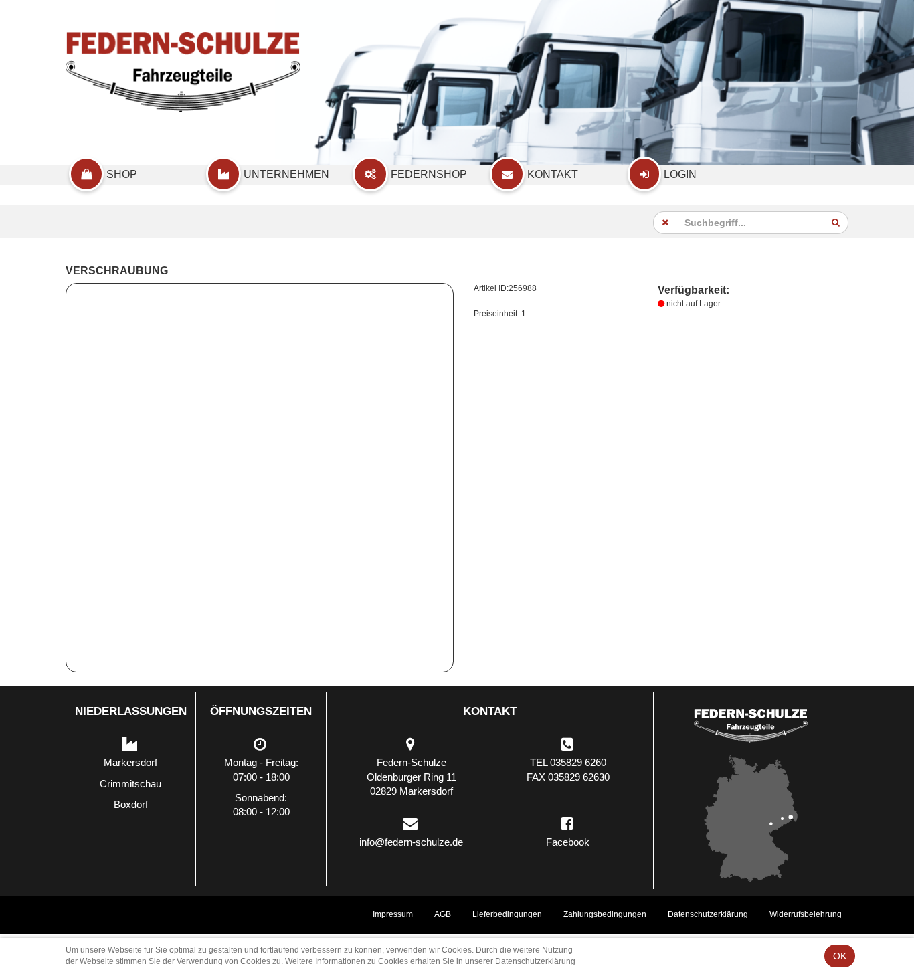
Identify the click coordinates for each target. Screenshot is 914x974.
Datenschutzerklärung (708, 914)
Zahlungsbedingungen (604, 914)
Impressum (393, 914)
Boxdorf (131, 804)
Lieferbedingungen (507, 914)
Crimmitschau (130, 783)
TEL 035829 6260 (568, 762)
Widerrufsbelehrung (805, 914)
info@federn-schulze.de (411, 842)
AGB (442, 914)
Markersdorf (130, 762)
